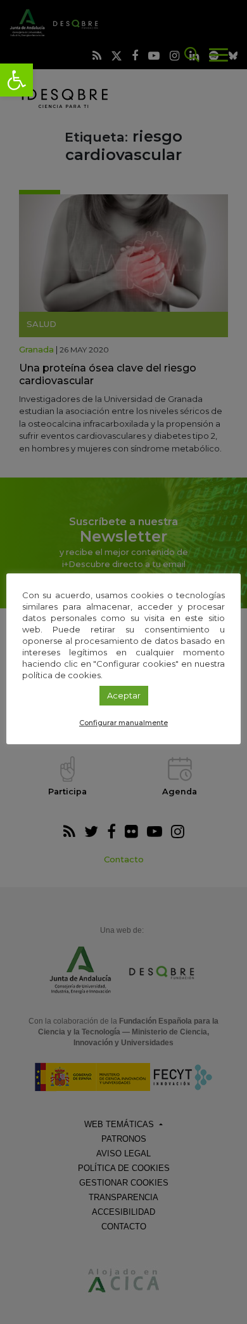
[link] (16, 80)
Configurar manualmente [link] (123, 722)
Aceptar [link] (124, 695)
